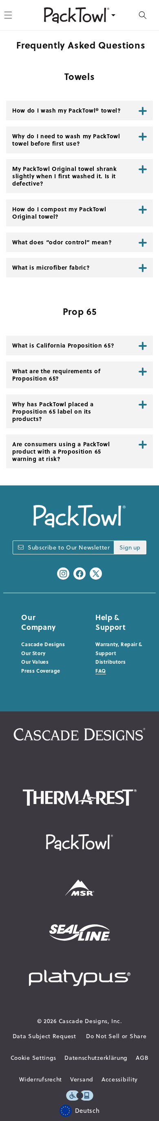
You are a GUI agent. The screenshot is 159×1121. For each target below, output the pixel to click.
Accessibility (120, 1079)
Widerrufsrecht (40, 1079)
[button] (143, 15)
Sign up (129, 547)
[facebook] (79, 573)
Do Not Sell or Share (116, 1036)
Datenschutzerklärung (96, 1058)
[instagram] (63, 573)
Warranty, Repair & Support (118, 648)
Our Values (35, 661)
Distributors (110, 661)
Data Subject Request (44, 1036)
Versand (81, 1079)
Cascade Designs (43, 644)
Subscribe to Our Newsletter (69, 547)
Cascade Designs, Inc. (90, 1021)
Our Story (33, 653)
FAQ (100, 670)
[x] (96, 573)
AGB (142, 1058)
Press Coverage (40, 670)
